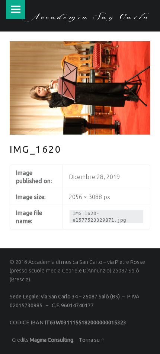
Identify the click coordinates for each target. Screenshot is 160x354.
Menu (15, 9)
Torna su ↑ (92, 340)
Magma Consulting (51, 340)
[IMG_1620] (80, 45)
